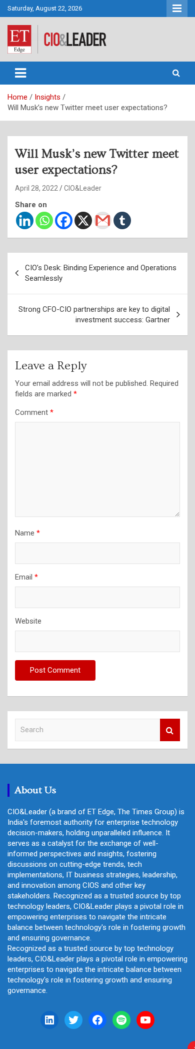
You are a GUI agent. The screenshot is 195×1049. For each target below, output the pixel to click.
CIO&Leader (83, 188)
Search (170, 730)
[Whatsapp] (44, 220)
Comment (34, 412)
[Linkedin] (25, 220)
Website (28, 621)
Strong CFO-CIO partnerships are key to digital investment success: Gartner (94, 314)
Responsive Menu (177, 8)
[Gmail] (103, 220)
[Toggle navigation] (21, 73)
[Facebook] (63, 220)
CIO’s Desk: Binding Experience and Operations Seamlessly (100, 273)
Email (26, 577)
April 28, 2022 (36, 188)
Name (27, 533)
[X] (83, 220)
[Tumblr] (122, 220)
